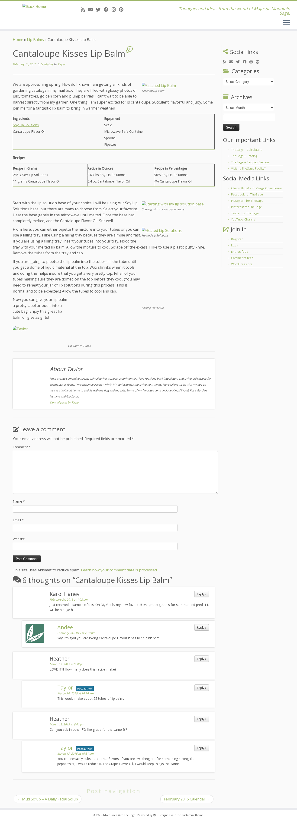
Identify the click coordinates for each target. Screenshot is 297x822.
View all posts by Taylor (66, 402)
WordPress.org (241, 264)
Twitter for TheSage (245, 213)
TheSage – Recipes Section (250, 162)
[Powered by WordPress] (154, 814)
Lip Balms (35, 39)
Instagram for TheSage (247, 200)
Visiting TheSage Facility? (248, 168)
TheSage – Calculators (246, 150)
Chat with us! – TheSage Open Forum (257, 188)
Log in (235, 245)
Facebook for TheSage (247, 194)
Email (18, 520)
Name (19, 501)
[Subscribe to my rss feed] (84, 9)
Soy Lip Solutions (26, 125)
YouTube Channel (243, 219)
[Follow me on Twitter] (100, 9)
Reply (201, 594)
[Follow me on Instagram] (115, 9)
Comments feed (242, 258)
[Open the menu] (286, 22)
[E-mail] (92, 9)
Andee (65, 627)
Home (18, 39)
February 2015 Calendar (187, 799)
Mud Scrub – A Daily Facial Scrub (47, 799)
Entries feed (239, 251)
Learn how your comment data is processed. (119, 570)
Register (237, 239)
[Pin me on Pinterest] (122, 9)
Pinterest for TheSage (246, 207)
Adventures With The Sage (119, 815)
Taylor (62, 64)
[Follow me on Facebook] (108, 9)
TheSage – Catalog (244, 156)
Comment (22, 447)
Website (19, 539)
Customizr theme (192, 815)
